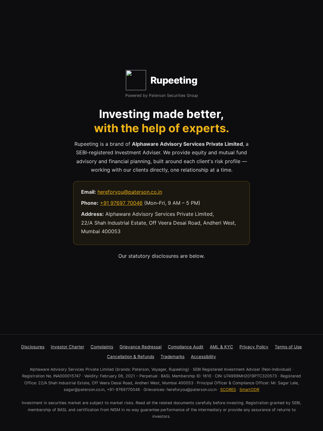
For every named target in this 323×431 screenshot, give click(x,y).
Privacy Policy (253, 346)
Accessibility (203, 356)
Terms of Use (288, 346)
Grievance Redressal (141, 346)
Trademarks (173, 356)
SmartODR (249, 389)
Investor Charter (67, 346)
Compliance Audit (185, 346)
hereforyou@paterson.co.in (129, 192)
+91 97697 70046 (121, 203)
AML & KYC (221, 346)
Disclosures (32, 346)
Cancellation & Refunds (130, 356)
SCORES (228, 389)
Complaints (102, 346)
